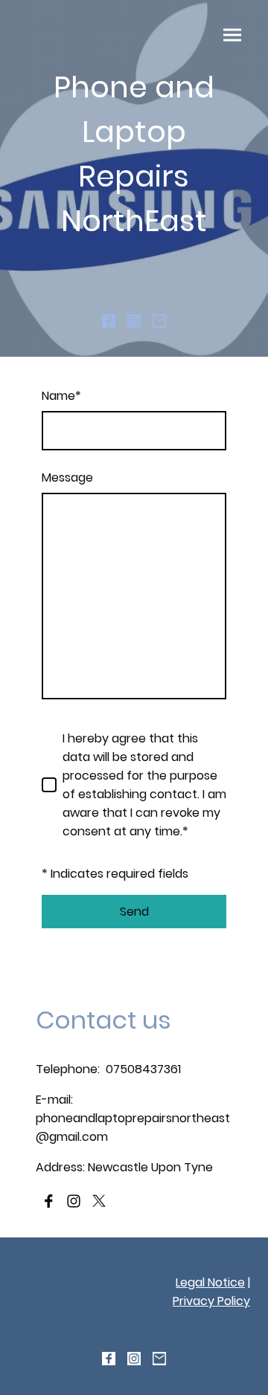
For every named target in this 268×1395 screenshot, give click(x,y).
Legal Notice (210, 1282)
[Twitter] (99, 1201)
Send (134, 911)
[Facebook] (108, 321)
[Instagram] (134, 321)
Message (67, 477)
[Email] (159, 321)
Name (61, 395)
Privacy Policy (211, 1301)
